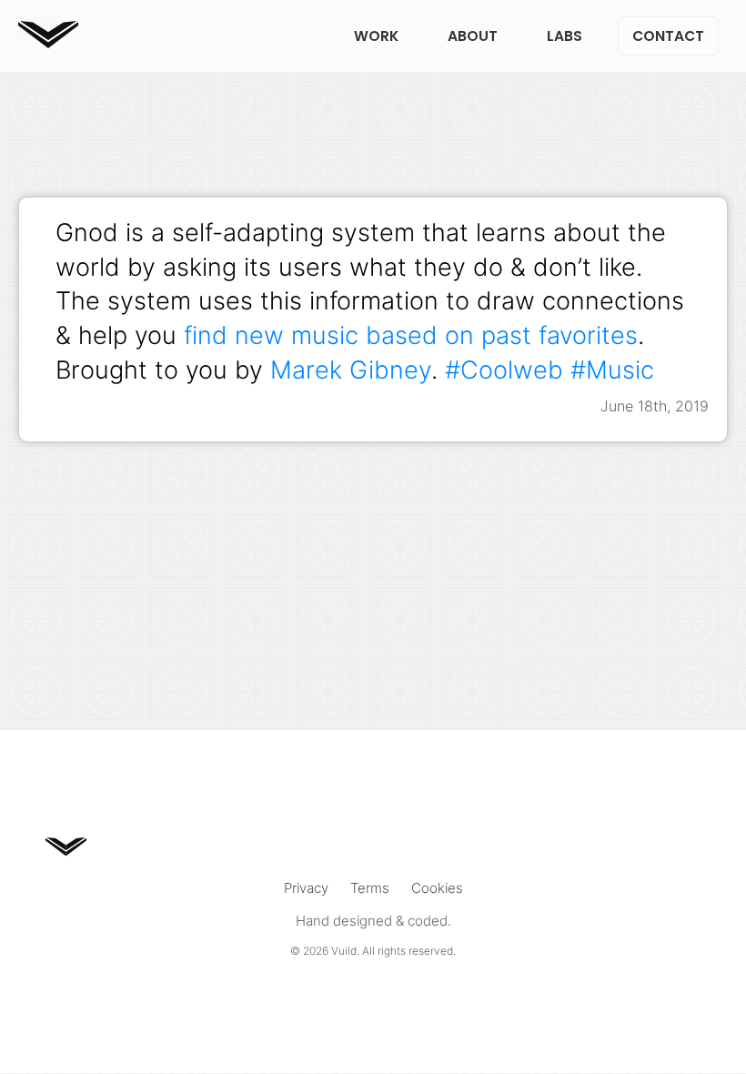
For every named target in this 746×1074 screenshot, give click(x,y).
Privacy (306, 888)
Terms (369, 888)
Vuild (344, 950)
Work (376, 36)
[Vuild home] (48, 42)
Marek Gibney (350, 369)
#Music (612, 369)
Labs (564, 36)
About (473, 36)
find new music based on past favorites (411, 335)
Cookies (437, 888)
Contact (668, 36)
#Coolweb (504, 369)
